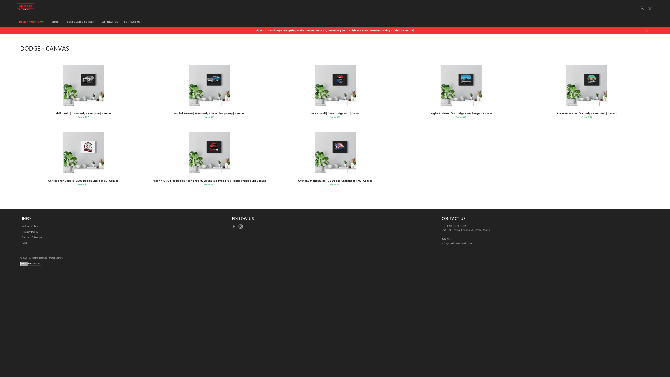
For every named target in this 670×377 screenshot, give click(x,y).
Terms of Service (32, 237)
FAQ (24, 243)
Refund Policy (30, 226)
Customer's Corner (81, 22)
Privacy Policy (30, 232)
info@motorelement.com (457, 243)
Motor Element (56, 258)
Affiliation (110, 22)
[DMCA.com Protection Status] (30, 265)
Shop (56, 22)
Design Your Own (32, 22)
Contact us (132, 22)
